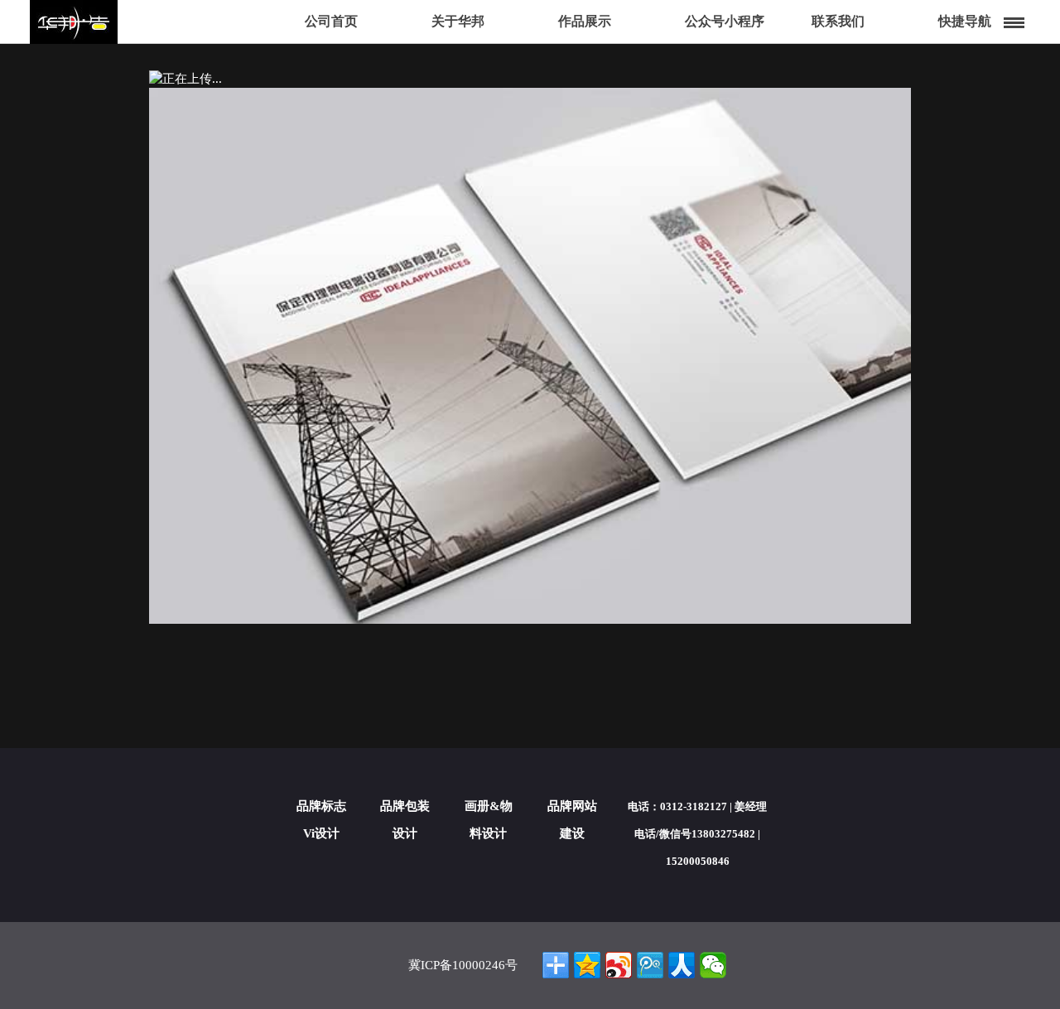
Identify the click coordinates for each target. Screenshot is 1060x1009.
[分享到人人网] (681, 965)
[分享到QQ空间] (587, 965)
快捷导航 (964, 21)
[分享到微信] (713, 965)
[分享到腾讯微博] (650, 965)
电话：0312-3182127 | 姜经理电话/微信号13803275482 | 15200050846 (697, 833)
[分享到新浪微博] (618, 965)
